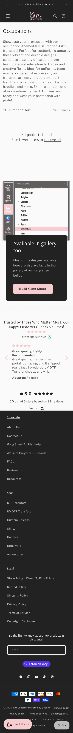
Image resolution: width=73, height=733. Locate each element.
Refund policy (61, 708)
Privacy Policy (16, 604)
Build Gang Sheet (32, 288)
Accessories (15, 554)
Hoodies (12, 537)
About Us (13, 427)
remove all (52, 139)
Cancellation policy (52, 719)
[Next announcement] (66, 5)
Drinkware (14, 545)
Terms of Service (18, 613)
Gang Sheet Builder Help (24, 444)
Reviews (13, 470)
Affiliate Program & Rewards (26, 453)
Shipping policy (59, 713)
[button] (8, 16)
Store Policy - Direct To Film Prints (30, 578)
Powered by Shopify (39, 708)
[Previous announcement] (7, 5)
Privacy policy (16, 713)
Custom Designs (18, 520)
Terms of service (37, 713)
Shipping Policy (17, 595)
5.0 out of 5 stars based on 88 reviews (36, 401)
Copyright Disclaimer (21, 621)
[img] (36, 332)
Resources (14, 478)
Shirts (11, 528)
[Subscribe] (61, 650)
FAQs (10, 461)
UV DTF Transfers (19, 511)
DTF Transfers (17, 503)
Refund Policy (16, 587)
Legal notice (38, 725)
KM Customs (20, 708)
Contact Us (14, 436)
